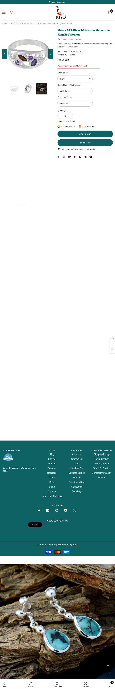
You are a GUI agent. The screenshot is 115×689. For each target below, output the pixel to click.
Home (4, 23)
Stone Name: (69, 85)
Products (15, 23)
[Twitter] (64, 157)
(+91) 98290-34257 (59, 2)
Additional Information (44, 200)
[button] (4, 54)
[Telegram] (80, 157)
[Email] (85, 157)
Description (20, 200)
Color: (65, 97)
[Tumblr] (74, 157)
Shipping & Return (74, 200)
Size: (63, 73)
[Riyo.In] (29, 399)
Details (93, 200)
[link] (19, 334)
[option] (27, 53)
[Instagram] (47, 510)
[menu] (3, 12)
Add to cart (85, 134)
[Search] (11, 12)
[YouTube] (65, 510)
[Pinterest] (69, 157)
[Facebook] (59, 157)
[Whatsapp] (90, 157)
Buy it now (85, 143)
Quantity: (62, 110)
